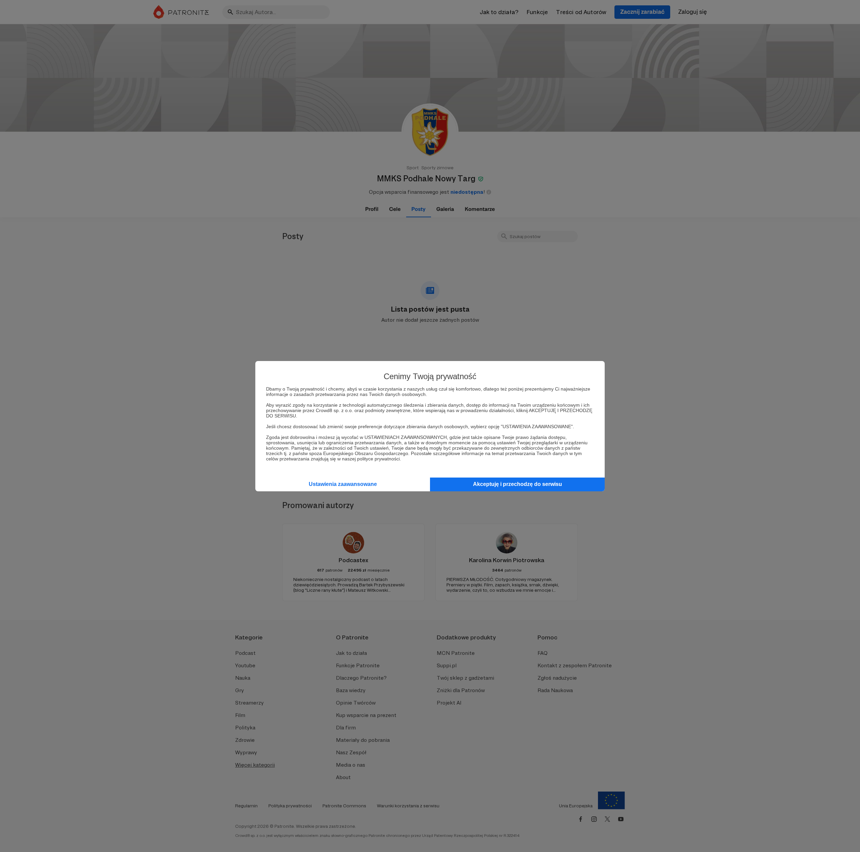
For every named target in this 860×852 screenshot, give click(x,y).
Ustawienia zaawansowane (343, 484)
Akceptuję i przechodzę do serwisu (517, 484)
